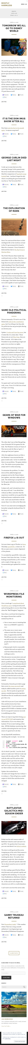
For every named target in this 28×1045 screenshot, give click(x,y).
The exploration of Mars (14, 209)
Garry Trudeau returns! (14, 916)
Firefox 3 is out (14, 537)
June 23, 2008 (14, 154)
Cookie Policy (8, 1038)
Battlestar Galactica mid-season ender (14, 811)
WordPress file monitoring (14, 595)
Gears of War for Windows (14, 416)
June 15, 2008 (14, 804)
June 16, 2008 (14, 590)
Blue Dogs (16, 337)
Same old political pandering (14, 311)
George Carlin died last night (14, 159)
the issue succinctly (15, 686)
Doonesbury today (10, 924)
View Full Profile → (6, 1026)
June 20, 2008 (14, 205)
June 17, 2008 (14, 534)
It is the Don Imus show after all (14, 120)
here (24, 544)
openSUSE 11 (11, 547)
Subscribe (6, 977)
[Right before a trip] (14, 47)
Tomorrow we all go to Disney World (14, 28)
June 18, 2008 (14, 412)
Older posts (14, 953)
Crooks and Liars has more (14, 332)
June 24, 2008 (14, 115)
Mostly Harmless (6, 4)
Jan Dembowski (7, 1019)
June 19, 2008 (14, 307)
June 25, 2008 (14, 22)
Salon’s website (21, 846)
